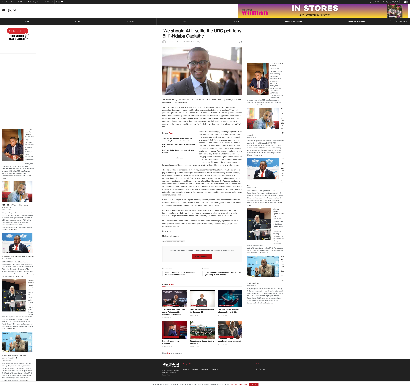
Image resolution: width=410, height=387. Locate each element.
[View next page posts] (181, 157)
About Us (186, 369)
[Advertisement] (18, 87)
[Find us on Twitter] (59, 2)
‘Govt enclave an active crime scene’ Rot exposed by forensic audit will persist (177, 139)
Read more (13, 229)
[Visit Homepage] (9, 10)
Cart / (403, 21)
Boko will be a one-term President (171, 342)
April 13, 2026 (223, 344)
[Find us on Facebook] (56, 2)
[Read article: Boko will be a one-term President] (174, 330)
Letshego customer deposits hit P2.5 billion (31, 285)
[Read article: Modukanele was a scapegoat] (230, 330)
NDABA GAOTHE (173, 241)
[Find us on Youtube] (62, 2)
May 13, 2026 (167, 317)
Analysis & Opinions (34, 2)
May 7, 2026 (194, 315)
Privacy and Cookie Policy (238, 384)
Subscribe (203, 257)
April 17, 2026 (195, 346)
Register (377, 2)
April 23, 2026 (167, 346)
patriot (171, 42)
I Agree (253, 384)
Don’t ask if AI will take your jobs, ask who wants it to (178, 151)
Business (13, 2)
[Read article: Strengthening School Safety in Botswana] (202, 330)
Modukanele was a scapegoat (229, 341)
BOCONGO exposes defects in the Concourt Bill (178, 145)
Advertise (195, 369)
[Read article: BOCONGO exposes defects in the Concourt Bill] (202, 298)
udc (182, 241)
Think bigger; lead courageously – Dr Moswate (18, 256)
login (169, 353)
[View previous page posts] (177, 157)
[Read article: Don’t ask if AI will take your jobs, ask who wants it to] (230, 298)
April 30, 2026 (223, 315)
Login (370, 2)
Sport (25, 2)
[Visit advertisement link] (323, 11)
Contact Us (214, 369)
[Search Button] (391, 21)
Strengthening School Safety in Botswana (202, 342)
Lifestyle (20, 2)
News (8, 2)
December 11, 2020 (183, 42)
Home (3, 2)
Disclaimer (204, 369)
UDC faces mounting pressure (28, 131)
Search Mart (165, 375)
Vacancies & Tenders (47, 2)
